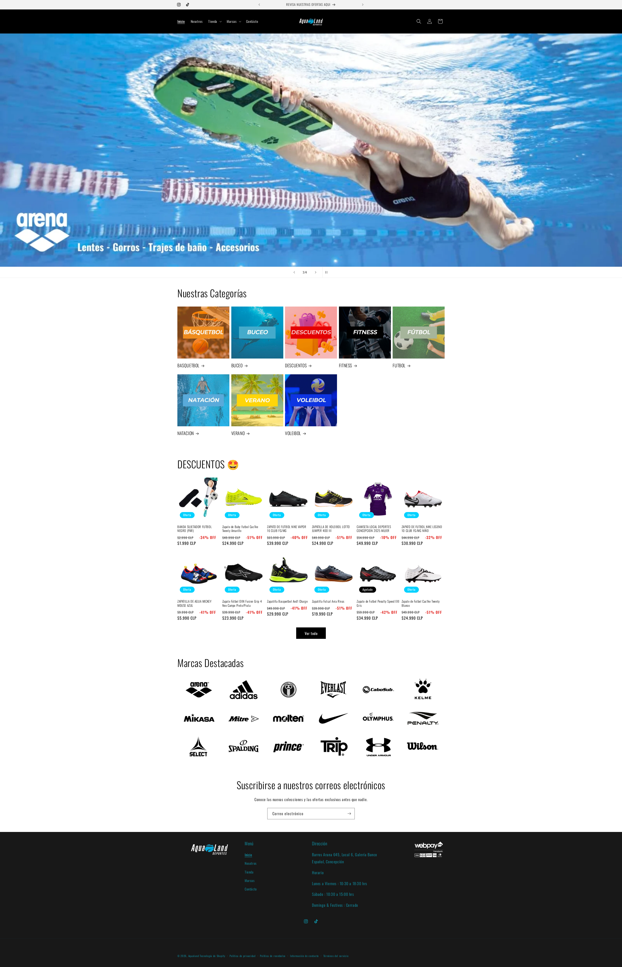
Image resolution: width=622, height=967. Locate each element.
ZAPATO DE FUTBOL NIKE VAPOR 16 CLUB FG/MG (286, 529)
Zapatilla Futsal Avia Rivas (328, 601)
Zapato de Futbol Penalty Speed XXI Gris (378, 603)
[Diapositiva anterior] (294, 272)
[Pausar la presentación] (327, 272)
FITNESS (345, 365)
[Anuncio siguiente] (362, 4)
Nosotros (251, 863)
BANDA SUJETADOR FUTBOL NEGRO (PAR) (194, 529)
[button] (214, 21)
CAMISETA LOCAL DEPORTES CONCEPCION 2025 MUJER (374, 529)
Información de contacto (304, 956)
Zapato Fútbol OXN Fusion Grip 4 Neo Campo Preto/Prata (242, 603)
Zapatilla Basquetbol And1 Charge (287, 601)
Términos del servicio (336, 956)
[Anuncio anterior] (259, 4)
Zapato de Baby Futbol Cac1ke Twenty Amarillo (240, 529)
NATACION (185, 433)
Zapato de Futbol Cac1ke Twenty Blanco (421, 603)
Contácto (251, 889)
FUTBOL (399, 365)
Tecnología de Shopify (212, 956)
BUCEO (237, 365)
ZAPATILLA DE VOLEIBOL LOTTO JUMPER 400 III (331, 529)
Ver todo (311, 633)
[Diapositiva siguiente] (315, 272)
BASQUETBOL (188, 365)
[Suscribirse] (349, 813)
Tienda (249, 871)
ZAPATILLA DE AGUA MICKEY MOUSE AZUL (194, 603)
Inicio (248, 854)
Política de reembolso (272, 956)
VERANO (238, 433)
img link (187, 680)
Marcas (250, 880)
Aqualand (193, 956)
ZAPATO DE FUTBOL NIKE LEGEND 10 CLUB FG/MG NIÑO (422, 529)
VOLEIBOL (293, 433)
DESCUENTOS (296, 365)
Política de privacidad (242, 956)
